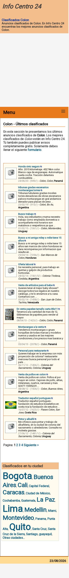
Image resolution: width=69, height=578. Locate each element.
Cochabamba (11, 500)
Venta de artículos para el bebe (35, 285)
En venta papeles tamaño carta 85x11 (37, 308)
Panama (40, 519)
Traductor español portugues (34, 398)
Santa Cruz (39, 529)
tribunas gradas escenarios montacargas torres (33, 189)
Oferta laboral (25, 264)
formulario (34, 150)
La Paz (46, 499)
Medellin (35, 509)
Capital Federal (39, 486)
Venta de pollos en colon (32, 374)
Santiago (32, 534)
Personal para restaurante (32, 350)
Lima (13, 508)
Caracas (14, 492)
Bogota (17, 475)
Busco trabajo (26, 214)
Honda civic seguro (29, 166)
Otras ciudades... (14, 538)
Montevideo (18, 517)
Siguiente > (31, 445)
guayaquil (45, 534)
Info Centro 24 (21, 6)
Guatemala (28, 500)
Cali (23, 485)
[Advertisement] (34, 70)
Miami (52, 511)
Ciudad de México (38, 493)
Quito (20, 526)
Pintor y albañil (26, 419)
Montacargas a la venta (31, 326)
